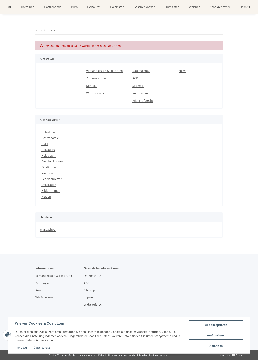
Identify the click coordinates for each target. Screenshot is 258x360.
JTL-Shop (237, 355)
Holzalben (48, 132)
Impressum (22, 347)
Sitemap (138, 86)
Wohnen (47, 173)
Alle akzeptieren (216, 325)
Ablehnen (216, 345)
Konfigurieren (216, 335)
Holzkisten (48, 155)
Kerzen (46, 196)
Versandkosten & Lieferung (104, 71)
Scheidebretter (52, 179)
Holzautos (48, 150)
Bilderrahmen (51, 191)
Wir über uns (95, 93)
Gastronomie (50, 138)
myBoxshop (47, 229)
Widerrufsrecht (142, 101)
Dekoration (49, 185)
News (182, 71)
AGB (135, 78)
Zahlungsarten (96, 78)
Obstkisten (49, 167)
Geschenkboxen (52, 161)
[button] (247, 7)
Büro (45, 144)
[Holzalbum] (9, 7)
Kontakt (91, 86)
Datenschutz (41, 347)
